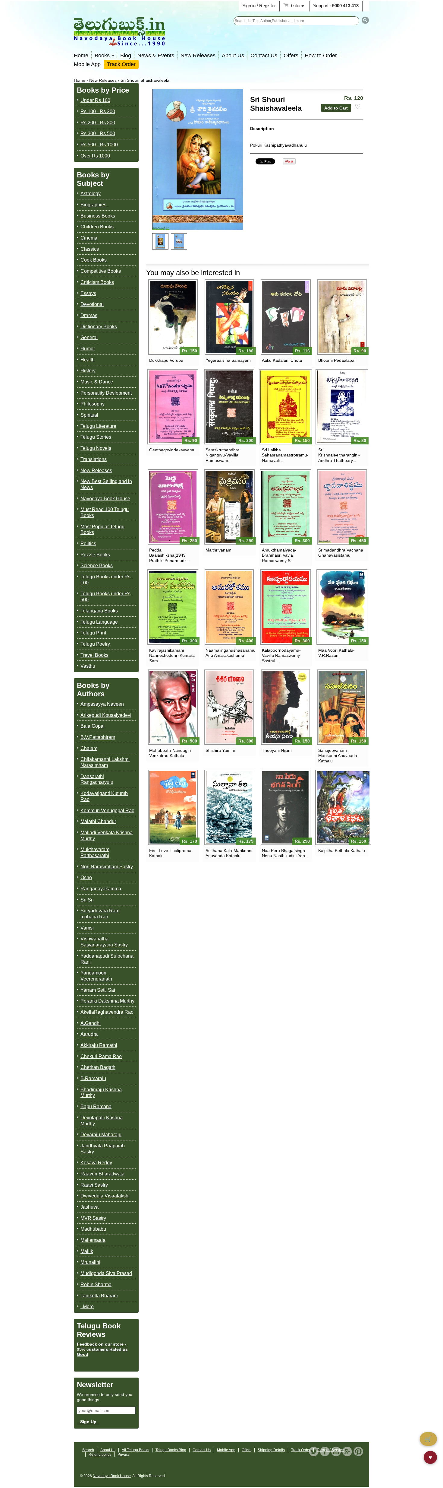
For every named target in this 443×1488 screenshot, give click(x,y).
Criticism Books (97, 282)
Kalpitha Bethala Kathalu (341, 850)
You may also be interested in (193, 273)
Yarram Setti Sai (97, 990)
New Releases (198, 55)
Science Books (96, 565)
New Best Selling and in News (106, 484)
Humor (87, 348)
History (88, 370)
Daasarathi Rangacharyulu (96, 779)
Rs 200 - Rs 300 (97, 122)
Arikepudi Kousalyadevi (105, 715)
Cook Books (93, 259)
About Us (233, 55)
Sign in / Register (259, 5)
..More (87, 1306)
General (89, 337)
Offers (291, 55)
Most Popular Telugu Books (102, 529)
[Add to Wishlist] (357, 106)
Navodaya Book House (105, 498)
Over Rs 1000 (95, 155)
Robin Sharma (96, 1284)
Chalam (88, 748)
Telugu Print (93, 632)
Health (87, 359)
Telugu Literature (98, 426)
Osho (86, 877)
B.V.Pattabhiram (97, 737)
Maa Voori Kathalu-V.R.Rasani (336, 653)
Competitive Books (100, 271)
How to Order (321, 55)
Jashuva (89, 1207)
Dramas (88, 315)
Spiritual (89, 415)
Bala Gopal (92, 726)
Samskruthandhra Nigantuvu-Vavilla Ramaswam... (223, 455)
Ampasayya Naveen (102, 704)
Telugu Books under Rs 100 (105, 579)
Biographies (93, 204)
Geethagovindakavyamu (172, 449)
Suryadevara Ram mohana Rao (99, 913)
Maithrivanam (218, 550)
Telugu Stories (95, 437)
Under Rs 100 (95, 100)
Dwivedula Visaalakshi (105, 1195)
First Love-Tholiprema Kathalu (170, 853)
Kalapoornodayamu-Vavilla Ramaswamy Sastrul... (281, 655)
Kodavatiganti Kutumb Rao (104, 796)
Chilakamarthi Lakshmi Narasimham (105, 762)
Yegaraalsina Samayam (228, 360)
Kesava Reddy (96, 1162)
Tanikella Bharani (99, 1295)
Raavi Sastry (94, 1185)
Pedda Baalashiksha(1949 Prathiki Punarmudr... (169, 555)
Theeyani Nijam (277, 750)
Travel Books (94, 655)
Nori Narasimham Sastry (106, 866)
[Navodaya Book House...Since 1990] (119, 41)
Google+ (347, 1451)
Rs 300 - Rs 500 (97, 133)
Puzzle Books (95, 554)
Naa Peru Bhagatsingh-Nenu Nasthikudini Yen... (285, 853)
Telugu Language (99, 622)
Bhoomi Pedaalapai (336, 360)
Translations (93, 459)
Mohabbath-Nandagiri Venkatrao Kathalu (170, 753)
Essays (88, 293)
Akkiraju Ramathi (98, 1045)
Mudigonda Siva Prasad (106, 1273)
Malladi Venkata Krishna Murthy (106, 835)
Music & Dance (96, 381)
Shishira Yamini (220, 750)
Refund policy (100, 1454)
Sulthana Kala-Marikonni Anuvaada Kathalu (229, 853)
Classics (89, 249)
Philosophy (92, 403)
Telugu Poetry (95, 644)
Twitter (314, 1451)
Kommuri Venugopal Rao (107, 810)
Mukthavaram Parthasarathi (94, 852)
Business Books (97, 215)
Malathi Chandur (98, 821)
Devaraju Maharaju (100, 1134)
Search (88, 1450)
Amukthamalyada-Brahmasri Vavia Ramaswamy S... (279, 555)
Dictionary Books (98, 326)
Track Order (121, 64)
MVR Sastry (93, 1218)
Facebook (325, 1451)
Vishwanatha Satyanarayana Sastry (104, 941)
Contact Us (263, 55)
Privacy (124, 1454)
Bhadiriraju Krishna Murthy (101, 1092)
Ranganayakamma (100, 888)
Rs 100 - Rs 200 (97, 111)
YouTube (336, 1451)
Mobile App (87, 64)
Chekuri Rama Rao (101, 1056)
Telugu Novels (95, 448)
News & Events (155, 55)
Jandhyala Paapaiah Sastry (102, 1148)
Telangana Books (99, 610)
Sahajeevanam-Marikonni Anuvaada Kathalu (337, 755)
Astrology (90, 193)
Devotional (92, 304)
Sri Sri (87, 899)
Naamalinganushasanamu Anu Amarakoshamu (229, 653)
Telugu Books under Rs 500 (105, 596)
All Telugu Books (135, 1450)
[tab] (262, 130)
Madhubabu (93, 1229)
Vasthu (87, 666)
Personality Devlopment (106, 393)
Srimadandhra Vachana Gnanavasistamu (340, 553)
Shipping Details (271, 1450)
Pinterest (358, 1451)
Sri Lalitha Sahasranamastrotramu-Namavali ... (285, 455)
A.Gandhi (90, 1023)
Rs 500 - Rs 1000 (99, 144)
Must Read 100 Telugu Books (104, 512)
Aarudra (89, 1034)
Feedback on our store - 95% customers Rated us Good (102, 1349)
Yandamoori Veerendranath (96, 975)
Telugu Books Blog (171, 1450)
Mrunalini (90, 1262)
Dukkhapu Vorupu (166, 360)
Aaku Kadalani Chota (282, 360)
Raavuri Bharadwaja (102, 1173)
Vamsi (87, 927)
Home (81, 55)
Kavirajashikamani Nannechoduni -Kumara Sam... (172, 655)
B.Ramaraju (93, 1078)
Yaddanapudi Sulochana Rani (107, 959)
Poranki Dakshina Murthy (107, 1000)
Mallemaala (92, 1240)
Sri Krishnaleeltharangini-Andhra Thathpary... (339, 455)
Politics (88, 543)
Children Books (97, 226)
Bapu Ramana (96, 1106)
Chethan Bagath (97, 1067)
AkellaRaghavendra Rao (107, 1012)
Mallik (86, 1251)
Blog (125, 55)
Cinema (88, 237)
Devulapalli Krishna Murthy (101, 1120)
